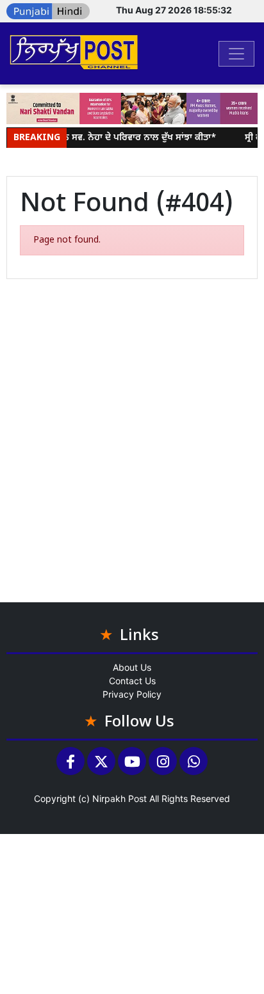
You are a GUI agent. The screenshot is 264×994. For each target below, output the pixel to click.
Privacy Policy (132, 694)
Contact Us (132, 680)
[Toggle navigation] (236, 54)
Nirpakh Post (119, 798)
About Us (132, 667)
